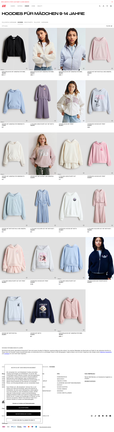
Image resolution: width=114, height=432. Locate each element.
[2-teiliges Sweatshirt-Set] (71, 153)
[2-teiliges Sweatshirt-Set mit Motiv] (43, 101)
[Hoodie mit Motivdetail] (14, 310)
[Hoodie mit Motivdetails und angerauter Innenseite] (14, 206)
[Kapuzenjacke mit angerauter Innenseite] (14, 49)
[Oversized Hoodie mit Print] (43, 258)
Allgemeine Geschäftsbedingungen (68, 383)
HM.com (4, 366)
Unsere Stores (62, 381)
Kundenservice (62, 377)
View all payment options (45, 427)
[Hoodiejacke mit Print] (71, 101)
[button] (2, 69)
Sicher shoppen (62, 387)
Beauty (40, 6)
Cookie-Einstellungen (64, 393)
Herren (19, 6)
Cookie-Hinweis (62, 389)
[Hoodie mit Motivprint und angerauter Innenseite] (43, 153)
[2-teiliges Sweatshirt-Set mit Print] (14, 258)
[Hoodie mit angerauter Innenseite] (14, 101)
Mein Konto (60, 379)
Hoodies (52, 366)
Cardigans (6, 353)
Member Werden (90, 381)
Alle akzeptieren (23, 408)
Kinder (27, 6)
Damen (13, 6)
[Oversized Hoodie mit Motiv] (71, 206)
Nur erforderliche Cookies (23, 414)
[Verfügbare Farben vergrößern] (88, 75)
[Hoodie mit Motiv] (43, 310)
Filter (108, 26)
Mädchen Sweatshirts (106, 352)
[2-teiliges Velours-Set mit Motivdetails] (43, 206)
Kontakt (59, 385)
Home (33, 6)
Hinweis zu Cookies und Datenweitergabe (23, 403)
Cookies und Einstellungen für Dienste (23, 420)
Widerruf (60, 391)
